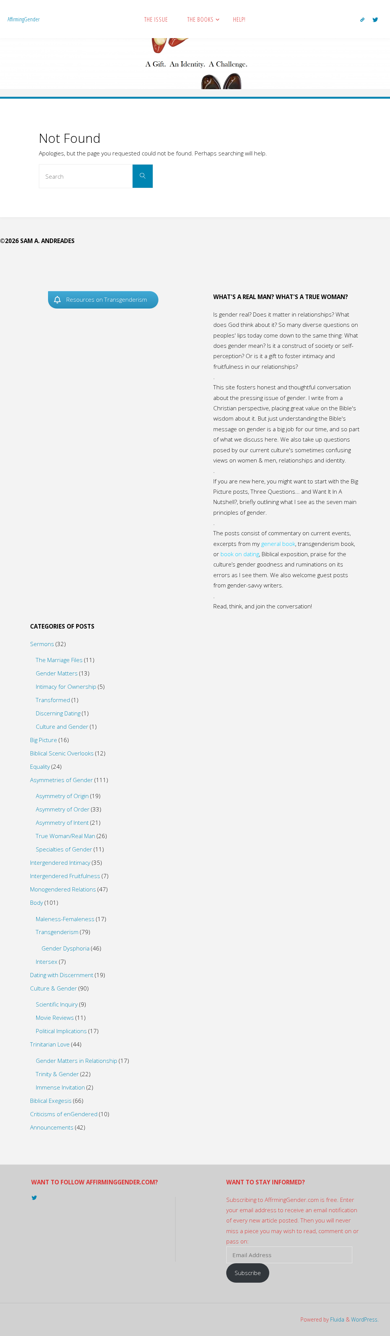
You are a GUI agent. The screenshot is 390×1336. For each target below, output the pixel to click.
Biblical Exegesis (51, 1100)
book (288, 543)
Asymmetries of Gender (61, 780)
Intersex (47, 961)
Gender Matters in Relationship (76, 1060)
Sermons (42, 644)
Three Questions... (275, 491)
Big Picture (43, 740)
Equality (40, 766)
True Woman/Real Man (65, 836)
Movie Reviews (55, 1017)
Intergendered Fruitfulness (65, 876)
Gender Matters (57, 673)
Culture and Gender (62, 726)
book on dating (240, 554)
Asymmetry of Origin (62, 796)
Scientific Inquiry (57, 1004)
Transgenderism (57, 932)
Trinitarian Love (50, 1044)
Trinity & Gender (57, 1074)
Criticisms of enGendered (64, 1114)
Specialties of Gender (64, 849)
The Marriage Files (59, 660)
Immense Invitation (60, 1087)
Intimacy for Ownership (66, 686)
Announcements (52, 1127)
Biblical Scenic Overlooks (62, 753)
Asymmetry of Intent (62, 822)
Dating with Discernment (61, 975)
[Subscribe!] (362, 19)
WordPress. (365, 1319)
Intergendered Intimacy (60, 862)
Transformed (53, 700)
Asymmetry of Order (63, 809)
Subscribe (248, 1273)
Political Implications (61, 1031)
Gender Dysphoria (66, 948)
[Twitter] (375, 19)
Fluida (336, 1319)
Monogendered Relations (63, 889)
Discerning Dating (58, 713)
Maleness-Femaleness (65, 919)
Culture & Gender (53, 988)
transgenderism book (326, 543)
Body (36, 902)
